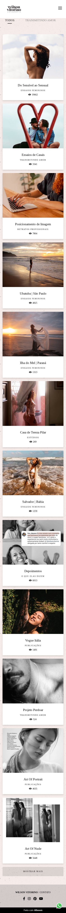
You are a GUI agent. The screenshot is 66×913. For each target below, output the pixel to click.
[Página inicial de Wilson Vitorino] (14, 9)
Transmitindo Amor (40, 20)
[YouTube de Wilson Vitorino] (41, 898)
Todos (9, 20)
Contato (45, 892)
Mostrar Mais (33, 871)
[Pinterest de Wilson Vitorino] (35, 898)
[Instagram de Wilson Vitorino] (29, 898)
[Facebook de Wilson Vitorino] (24, 898)
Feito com (33, 910)
